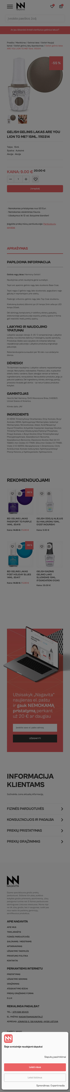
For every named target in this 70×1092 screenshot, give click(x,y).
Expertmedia (58, 1085)
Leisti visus (35, 1067)
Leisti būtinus (35, 1077)
